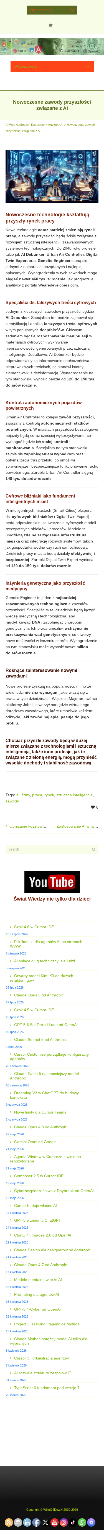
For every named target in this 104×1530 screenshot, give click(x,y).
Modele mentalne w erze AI (38, 1279)
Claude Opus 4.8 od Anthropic (40, 1127)
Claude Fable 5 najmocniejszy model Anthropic (44, 1075)
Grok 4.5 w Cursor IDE (34, 1010)
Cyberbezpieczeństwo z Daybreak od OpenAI (54, 1190)
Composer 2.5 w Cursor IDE (39, 1176)
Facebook (52, 23)
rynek (49, 795)
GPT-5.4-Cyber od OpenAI (37, 1309)
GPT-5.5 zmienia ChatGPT (37, 1220)
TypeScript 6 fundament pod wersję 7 (47, 1387)
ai (17, 795)
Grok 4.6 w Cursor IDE (34, 927)
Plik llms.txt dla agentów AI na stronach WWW (46, 943)
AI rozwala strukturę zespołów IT (42, 1373)
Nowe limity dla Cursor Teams (40, 1112)
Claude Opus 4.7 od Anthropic (40, 1265)
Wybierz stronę (41, 10)
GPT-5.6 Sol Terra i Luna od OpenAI (46, 1024)
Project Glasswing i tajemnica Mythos (46, 1324)
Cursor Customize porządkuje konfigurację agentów (49, 1056)
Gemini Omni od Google (35, 1142)
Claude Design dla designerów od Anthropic (52, 1250)
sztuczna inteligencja (74, 795)
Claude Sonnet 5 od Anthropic (40, 1039)
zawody (12, 801)
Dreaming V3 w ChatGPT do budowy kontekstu (44, 1095)
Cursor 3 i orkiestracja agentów (41, 1358)
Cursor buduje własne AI (35, 1205)
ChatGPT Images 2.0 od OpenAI (42, 1235)
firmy (26, 795)
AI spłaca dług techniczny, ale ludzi (44, 961)
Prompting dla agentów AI (36, 1294)
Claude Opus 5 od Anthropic (39, 995)
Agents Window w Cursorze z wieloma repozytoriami (45, 1158)
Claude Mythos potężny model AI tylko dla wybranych (48, 1341)
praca (37, 795)
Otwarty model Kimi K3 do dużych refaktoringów (41, 978)
